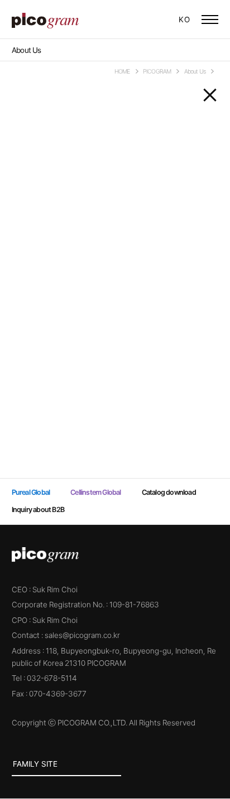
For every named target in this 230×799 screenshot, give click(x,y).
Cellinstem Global (157, 19)
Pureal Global (143, 19)
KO (184, 19)
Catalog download (169, 492)
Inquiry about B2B (38, 509)
